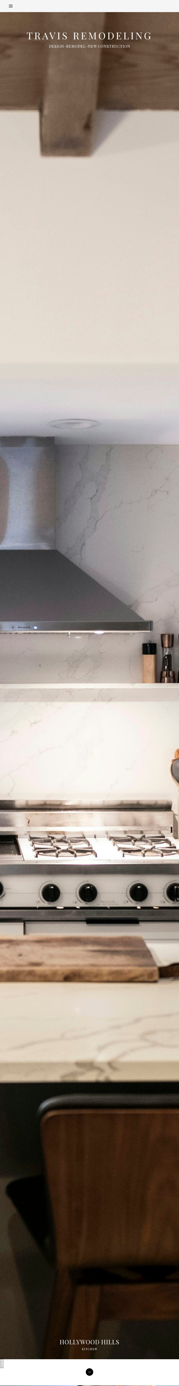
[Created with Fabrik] (2, 1362)
